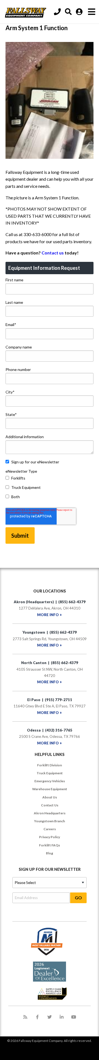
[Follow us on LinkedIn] (62, 1016)
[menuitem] (69, 12)
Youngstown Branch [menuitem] (49, 821)
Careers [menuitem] (49, 829)
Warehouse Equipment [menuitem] (49, 789)
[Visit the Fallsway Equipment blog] (25, 1016)
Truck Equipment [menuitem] (50, 773)
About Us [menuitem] (49, 797)
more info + (49, 615)
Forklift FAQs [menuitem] (49, 845)
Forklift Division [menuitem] (49, 765)
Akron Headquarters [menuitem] (49, 813)
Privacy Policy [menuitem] (49, 837)
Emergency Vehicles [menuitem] (49, 781)
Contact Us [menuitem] (49, 805)
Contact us (53, 252)
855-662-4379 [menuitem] (58, 12)
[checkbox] (50, 489)
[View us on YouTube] (74, 1016)
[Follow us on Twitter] (49, 1016)
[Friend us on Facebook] (37, 1016)
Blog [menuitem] (49, 853)
